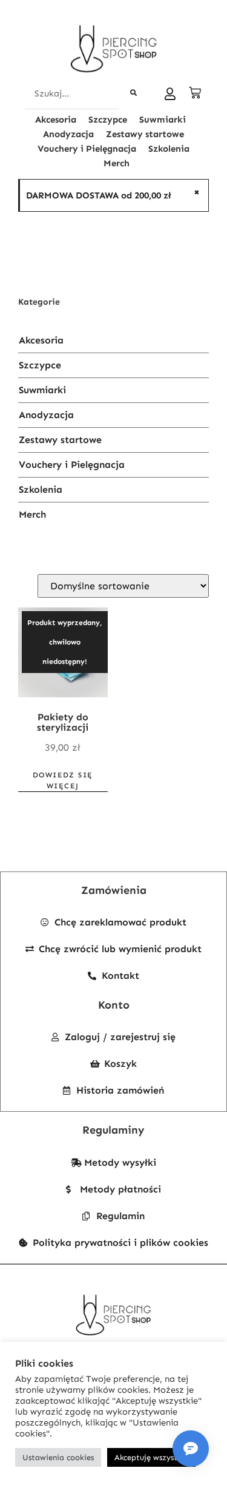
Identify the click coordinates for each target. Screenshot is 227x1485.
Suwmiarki (162, 119)
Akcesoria (55, 119)
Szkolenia (168, 148)
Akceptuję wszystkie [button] (151, 1457)
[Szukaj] (134, 94)
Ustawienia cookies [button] (58, 1457)
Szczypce (107, 119)
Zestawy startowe (145, 134)
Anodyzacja (68, 134)
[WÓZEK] (196, 93)
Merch (117, 163)
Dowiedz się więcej (63, 780)
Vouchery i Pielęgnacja (87, 148)
